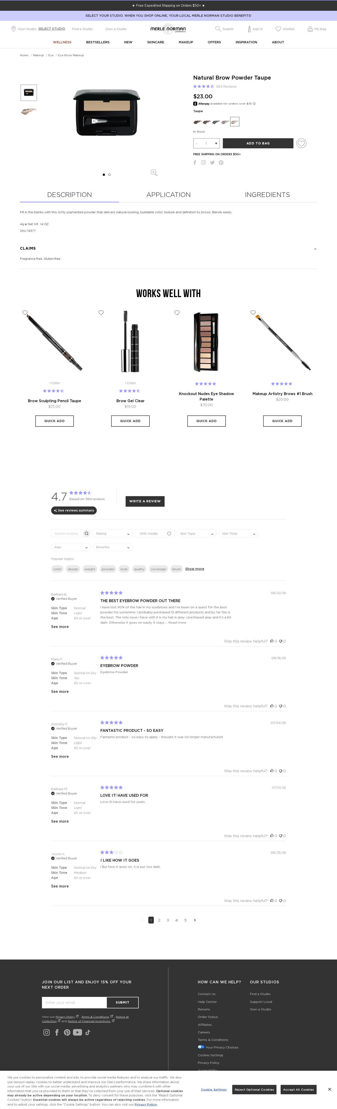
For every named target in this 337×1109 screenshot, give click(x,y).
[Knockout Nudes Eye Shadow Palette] (206, 342)
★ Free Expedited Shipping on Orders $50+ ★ (168, 5)
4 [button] (176, 920)
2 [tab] (109, 174)
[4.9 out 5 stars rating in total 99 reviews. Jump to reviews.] (206, 384)
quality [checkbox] (139, 569)
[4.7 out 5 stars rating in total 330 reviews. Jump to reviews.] (54, 391)
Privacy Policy (65, 1016)
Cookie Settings (210, 1055)
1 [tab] (104, 174)
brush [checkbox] (176, 569)
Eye (51, 55)
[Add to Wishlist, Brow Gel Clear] (101, 313)
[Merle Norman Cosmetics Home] (168, 28)
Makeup (186, 42)
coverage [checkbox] (158, 569)
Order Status (208, 1017)
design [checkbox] (73, 569)
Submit (123, 1002)
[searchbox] (66, 533)
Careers (204, 1032)
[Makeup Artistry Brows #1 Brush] (282, 342)
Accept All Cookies (298, 1089)
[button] (224, 29)
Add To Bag (258, 143)
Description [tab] (69, 194)
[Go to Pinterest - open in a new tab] (67, 1032)
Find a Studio (82, 29)
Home (24, 55)
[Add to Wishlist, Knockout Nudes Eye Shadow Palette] (177, 313)
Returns (204, 1009)
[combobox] (113, 533)
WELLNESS (62, 42)
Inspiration (246, 42)
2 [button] (159, 920)
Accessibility (207, 1070)
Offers (214, 42)
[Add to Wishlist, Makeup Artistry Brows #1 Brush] (253, 313)
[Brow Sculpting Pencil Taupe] (54, 342)
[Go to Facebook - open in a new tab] (56, 1032)
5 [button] (185, 920)
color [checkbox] (57, 569)
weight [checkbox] (90, 569)
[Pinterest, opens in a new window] (221, 163)
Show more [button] (194, 569)
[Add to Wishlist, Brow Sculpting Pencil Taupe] (25, 313)
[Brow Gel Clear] (130, 342)
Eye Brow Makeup (71, 55)
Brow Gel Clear (130, 400)
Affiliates (205, 1024)
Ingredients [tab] (267, 194)
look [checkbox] (124, 569)
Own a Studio (116, 29)
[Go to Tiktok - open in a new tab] (87, 1032)
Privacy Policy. (146, 1104)
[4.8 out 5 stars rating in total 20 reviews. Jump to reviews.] (282, 384)
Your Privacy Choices (221, 1047)
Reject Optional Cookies (254, 1089)
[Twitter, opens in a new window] (212, 163)
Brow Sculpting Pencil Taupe (54, 400)
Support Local (261, 1002)
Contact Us (206, 994)
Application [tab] (168, 194)
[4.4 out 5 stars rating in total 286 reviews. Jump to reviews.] (130, 391)
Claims (28, 248)
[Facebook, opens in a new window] (194, 163)
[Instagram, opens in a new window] (203, 163)
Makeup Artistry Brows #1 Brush (282, 393)
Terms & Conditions (95, 1016)
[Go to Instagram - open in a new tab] (46, 1032)
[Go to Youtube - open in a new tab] (77, 1032)
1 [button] (151, 920)
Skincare (155, 42)
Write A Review (145, 501)
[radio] (197, 121)
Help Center (207, 1002)
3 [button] (168, 920)
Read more (177, 622)
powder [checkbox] (108, 569)
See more (60, 626)
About (278, 42)
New (128, 42)
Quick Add (54, 421)
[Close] (330, 1089)
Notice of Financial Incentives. (89, 1021)
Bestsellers (98, 42)
